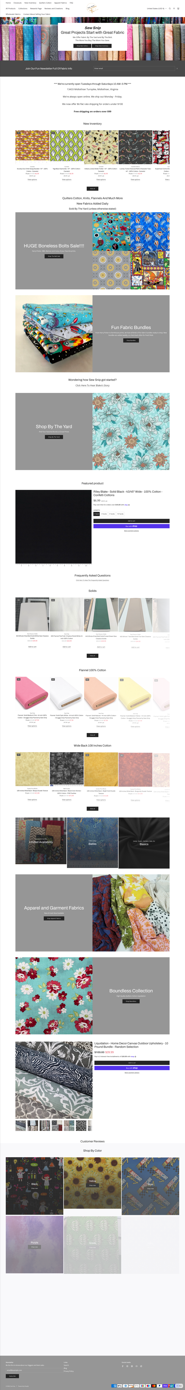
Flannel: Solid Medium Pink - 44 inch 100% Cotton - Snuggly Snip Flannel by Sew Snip (32, 716)
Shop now (34, 1188)
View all (92, 189)
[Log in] (174, 8)
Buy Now (92, 849)
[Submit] (177, 68)
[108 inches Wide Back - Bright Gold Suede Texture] (101, 769)
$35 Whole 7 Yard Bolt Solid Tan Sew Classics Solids (135, 637)
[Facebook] (123, 1366)
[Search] (170, 8)
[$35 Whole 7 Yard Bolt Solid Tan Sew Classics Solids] (135, 614)
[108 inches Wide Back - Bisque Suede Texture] (32, 769)
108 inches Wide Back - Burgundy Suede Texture (135, 790)
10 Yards (120, 514)
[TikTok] (141, 1366)
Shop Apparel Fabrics (54, 918)
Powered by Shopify (23, 1386)
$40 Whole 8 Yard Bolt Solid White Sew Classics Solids (32, 637)
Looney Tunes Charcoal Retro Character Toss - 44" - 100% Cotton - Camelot (135, 170)
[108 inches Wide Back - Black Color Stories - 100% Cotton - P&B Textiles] (67, 769)
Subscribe (12, 1376)
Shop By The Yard (54, 437)
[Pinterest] (132, 1366)
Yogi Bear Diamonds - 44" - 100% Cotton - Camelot (67, 170)
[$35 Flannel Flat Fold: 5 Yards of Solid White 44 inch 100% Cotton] (67, 614)
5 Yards (112, 514)
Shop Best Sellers (82, 46)
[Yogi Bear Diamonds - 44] (67, 147)
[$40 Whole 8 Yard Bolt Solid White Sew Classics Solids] (32, 614)
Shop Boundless (131, 1001)
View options (32, 179)
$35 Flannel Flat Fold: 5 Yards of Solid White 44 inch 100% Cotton (67, 637)
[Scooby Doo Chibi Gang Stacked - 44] (32, 147)
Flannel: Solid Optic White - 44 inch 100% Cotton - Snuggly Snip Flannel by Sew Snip (66, 716)
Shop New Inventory (101, 46)
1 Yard (96, 514)
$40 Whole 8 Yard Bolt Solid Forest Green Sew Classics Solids (101, 637)
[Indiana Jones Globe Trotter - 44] (101, 147)
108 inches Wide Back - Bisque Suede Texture (32, 790)
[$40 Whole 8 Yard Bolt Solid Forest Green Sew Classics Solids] (101, 614)
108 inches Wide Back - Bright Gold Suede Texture (101, 792)
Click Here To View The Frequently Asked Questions (92, 580)
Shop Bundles (131, 340)
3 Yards (104, 514)
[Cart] (178, 8)
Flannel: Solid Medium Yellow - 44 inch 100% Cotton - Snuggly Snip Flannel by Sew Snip (135, 716)
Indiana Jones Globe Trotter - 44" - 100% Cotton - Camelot (101, 170)
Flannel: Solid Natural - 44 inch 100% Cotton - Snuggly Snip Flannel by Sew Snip (101, 716)
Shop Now (41, 848)
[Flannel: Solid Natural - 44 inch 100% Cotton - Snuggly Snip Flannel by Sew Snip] (101, 694)
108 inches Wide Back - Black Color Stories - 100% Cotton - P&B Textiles (67, 792)
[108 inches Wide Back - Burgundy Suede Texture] (135, 769)
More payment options (131, 531)
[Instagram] (127, 1366)
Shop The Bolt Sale (54, 256)
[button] (17, 155)
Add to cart (32, 647)
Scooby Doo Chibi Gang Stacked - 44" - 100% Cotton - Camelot (32, 170)
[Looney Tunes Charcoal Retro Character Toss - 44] (135, 147)
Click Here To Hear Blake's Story (92, 385)
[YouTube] (136, 1366)
